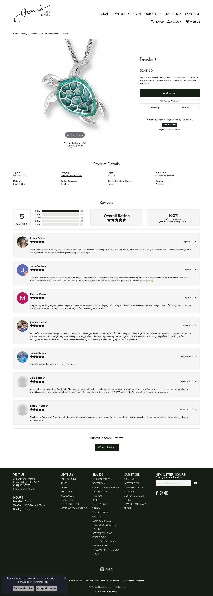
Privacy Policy (91, 580)
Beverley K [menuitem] (98, 483)
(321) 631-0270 (74, 146)
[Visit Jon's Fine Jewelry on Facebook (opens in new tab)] (157, 493)
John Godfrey (38, 266)
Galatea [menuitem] (97, 516)
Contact (192, 13)
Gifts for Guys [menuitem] (70, 504)
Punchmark (112, 591)
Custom (134, 13)
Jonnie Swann (38, 353)
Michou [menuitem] (97, 495)
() (81, 211)
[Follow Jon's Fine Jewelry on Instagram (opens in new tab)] (166, 493)
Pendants (34, 34)
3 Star (38, 217)
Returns (185, 107)
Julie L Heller (37, 377)
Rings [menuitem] (64, 483)
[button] (157, 21)
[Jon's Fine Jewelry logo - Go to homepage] (34, 13)
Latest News (131, 483)
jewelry (24, 34)
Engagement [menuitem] (68, 479)
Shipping (155, 107)
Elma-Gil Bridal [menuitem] (101, 520)
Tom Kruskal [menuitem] (100, 504)
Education (173, 13)
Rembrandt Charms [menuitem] (104, 541)
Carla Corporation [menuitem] (104, 524)
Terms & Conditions (110, 580)
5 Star (38, 211)
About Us (129, 479)
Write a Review (106, 447)
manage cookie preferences (32, 581)
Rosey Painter (38, 238)
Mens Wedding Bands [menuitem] (74, 508)
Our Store (152, 13)
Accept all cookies (46, 588)
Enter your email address (169, 477)
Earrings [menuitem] (66, 487)
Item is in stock (169, 124)
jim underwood (38, 322)
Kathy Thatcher (39, 405)
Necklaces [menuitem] (67, 495)
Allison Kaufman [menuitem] (102, 479)
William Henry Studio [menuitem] (105, 549)
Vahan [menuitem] (96, 508)
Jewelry (118, 13)
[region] (75, 89)
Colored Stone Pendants (50, 34)
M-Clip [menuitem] (96, 553)
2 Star (38, 221)
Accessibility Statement (133, 580)
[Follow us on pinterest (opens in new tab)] (161, 493)
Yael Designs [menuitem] (100, 512)
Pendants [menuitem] (66, 491)
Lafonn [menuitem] (97, 529)
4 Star (38, 214)
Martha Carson (38, 294)
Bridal (104, 13)
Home (15, 34)
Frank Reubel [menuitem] (100, 545)
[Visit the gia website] (106, 569)
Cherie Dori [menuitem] (99, 537)
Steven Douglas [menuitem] (102, 533)
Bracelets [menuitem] (67, 499)
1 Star (38, 224)
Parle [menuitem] (95, 499)
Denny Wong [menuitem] (100, 491)
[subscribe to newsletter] (195, 483)
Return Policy (75, 580)
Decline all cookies (23, 588)
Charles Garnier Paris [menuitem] (105, 487)
